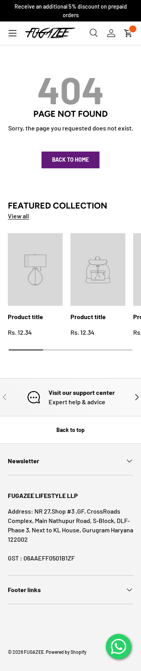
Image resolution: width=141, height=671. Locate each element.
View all (18, 216)
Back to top (70, 430)
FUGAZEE (34, 652)
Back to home (70, 159)
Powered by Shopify (66, 652)
